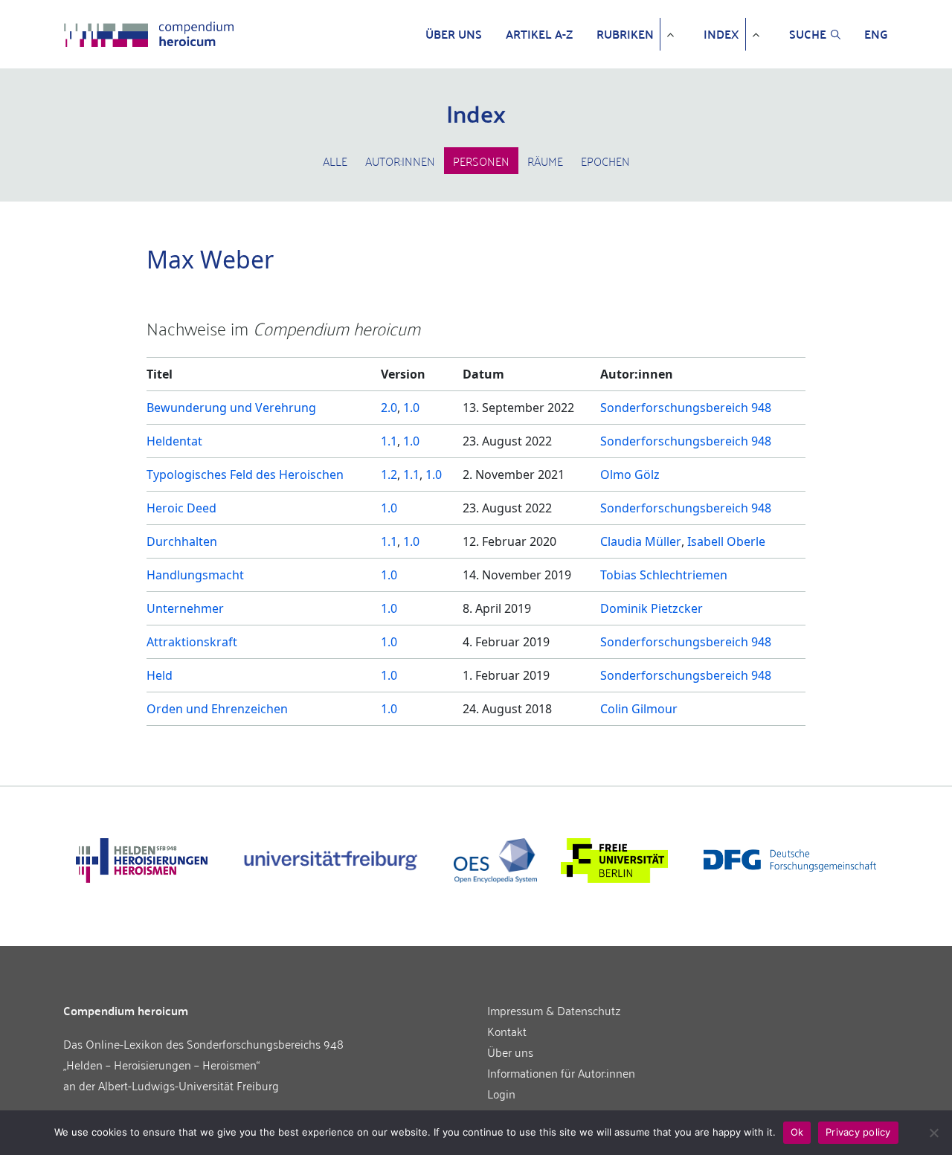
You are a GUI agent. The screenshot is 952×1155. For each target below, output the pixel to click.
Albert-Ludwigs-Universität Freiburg (188, 1085)
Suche (807, 34)
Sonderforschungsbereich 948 (685, 407)
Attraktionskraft (192, 642)
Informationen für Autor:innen (561, 1072)
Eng (876, 34)
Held (160, 675)
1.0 (411, 407)
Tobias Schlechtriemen (663, 575)
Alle (335, 160)
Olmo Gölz (630, 474)
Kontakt (507, 1030)
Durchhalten (182, 541)
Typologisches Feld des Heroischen (245, 474)
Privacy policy (858, 1132)
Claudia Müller (640, 541)
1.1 (389, 441)
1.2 (389, 474)
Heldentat (174, 441)
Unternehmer (185, 608)
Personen (481, 160)
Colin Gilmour (639, 709)
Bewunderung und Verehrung (231, 407)
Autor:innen (400, 160)
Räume (545, 160)
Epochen (605, 160)
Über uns (453, 34)
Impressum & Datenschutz (554, 1010)
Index (721, 34)
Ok (797, 1132)
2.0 (389, 407)
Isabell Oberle (726, 541)
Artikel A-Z (539, 34)
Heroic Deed (181, 508)
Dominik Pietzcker (651, 608)
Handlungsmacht (195, 575)
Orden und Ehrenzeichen (217, 709)
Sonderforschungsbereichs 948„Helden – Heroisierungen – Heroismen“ (203, 1054)
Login (501, 1093)
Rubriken (625, 34)
